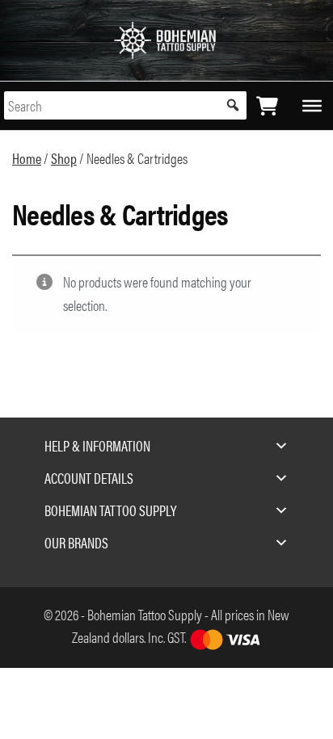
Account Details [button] (88, 478)
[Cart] (267, 106)
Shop (64, 158)
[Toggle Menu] (312, 105)
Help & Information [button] (97, 445)
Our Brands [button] (76, 542)
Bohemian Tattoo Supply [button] (110, 510)
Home (26, 158)
